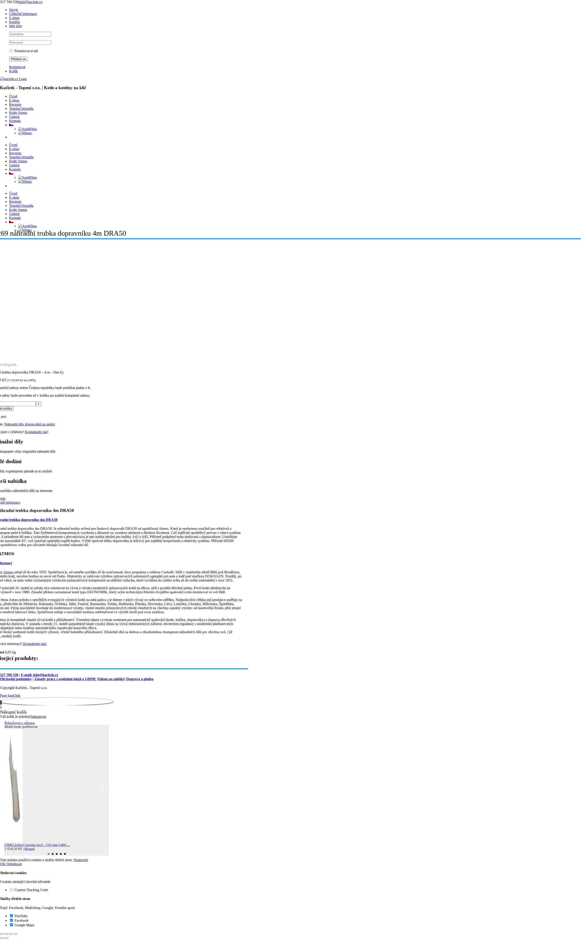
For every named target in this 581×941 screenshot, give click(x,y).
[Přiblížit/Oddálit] (2, 934)
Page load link (10, 695)
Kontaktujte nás (36, 432)
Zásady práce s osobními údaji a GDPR (64, 679)
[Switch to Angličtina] (27, 129)
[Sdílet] (11, 934)
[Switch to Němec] (25, 133)
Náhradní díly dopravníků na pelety (29, 424)
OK (3, 864)
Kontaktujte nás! (34, 644)
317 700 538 (9, 675)
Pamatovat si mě (26, 51)
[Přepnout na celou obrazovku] (6, 934)
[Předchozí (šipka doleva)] (2, 938)
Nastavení (81, 860)
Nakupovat (38, 717)
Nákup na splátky (111, 679)
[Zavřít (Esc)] (15, 934)
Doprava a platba (139, 679)
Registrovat (17, 67)
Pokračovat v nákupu (20, 723)
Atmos (8, 572)
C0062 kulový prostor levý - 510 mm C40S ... (37, 845)
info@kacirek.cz (30, 2)
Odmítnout (14, 864)
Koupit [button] (29, 849)
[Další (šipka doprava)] (6, 938)
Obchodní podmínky (16, 679)
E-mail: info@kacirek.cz (39, 675)
